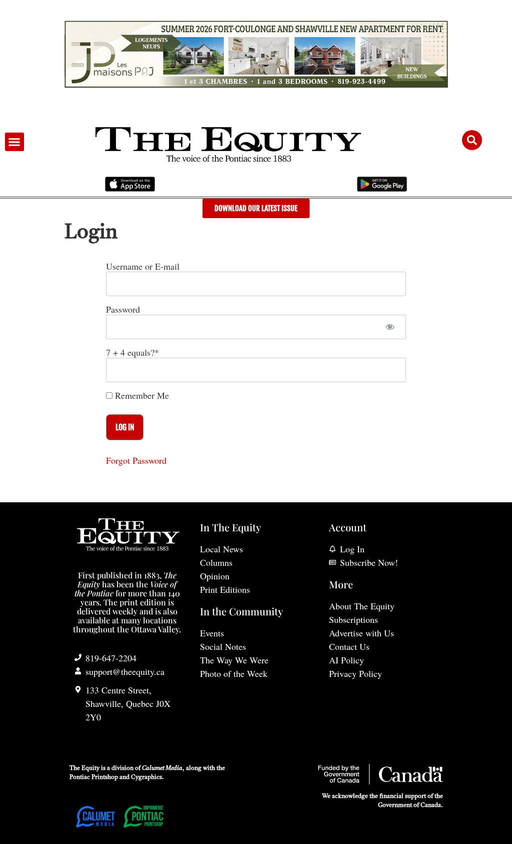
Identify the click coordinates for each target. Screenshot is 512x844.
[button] (14, 142)
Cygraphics (146, 777)
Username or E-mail (143, 266)
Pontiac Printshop (94, 777)
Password (123, 309)
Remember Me (140, 395)
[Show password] (390, 327)
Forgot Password (136, 460)
